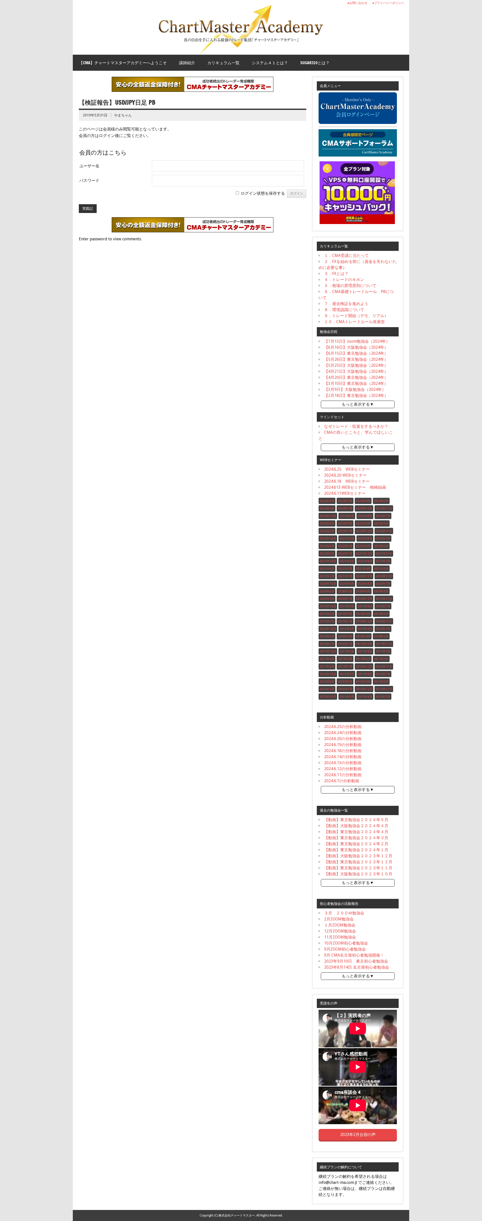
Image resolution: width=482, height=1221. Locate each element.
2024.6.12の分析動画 (343, 768)
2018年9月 (346, 629)
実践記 (87, 208)
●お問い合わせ (357, 3)
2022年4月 (363, 546)
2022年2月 (327, 553)
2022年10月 (328, 538)
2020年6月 (327, 591)
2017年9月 (346, 651)
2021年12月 (364, 553)
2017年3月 (381, 659)
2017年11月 (384, 644)
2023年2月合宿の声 (358, 1134)
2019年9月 (346, 606)
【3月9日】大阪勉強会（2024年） (355, 389)
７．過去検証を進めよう (346, 303)
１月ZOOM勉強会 (339, 925)
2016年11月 (384, 666)
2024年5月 (345, 501)
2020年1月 (345, 599)
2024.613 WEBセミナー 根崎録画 (355, 487)
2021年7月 (383, 561)
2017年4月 (363, 659)
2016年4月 (363, 681)
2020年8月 (364, 584)
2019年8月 (364, 606)
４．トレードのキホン (344, 279)
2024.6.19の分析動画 (343, 744)
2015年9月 (346, 696)
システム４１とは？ (270, 62)
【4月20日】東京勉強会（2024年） (356, 377)
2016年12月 (364, 666)
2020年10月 (328, 584)
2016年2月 (327, 689)
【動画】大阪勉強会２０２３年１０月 (358, 874)
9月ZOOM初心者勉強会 (345, 949)
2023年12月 (364, 508)
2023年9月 (346, 516)
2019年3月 (381, 614)
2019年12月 (364, 599)
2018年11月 (384, 621)
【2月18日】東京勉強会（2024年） (356, 395)
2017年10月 (328, 651)
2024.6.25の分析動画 (343, 726)
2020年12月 (364, 576)
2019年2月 (327, 621)
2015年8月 (364, 696)
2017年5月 (345, 659)
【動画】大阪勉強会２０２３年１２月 (358, 855)
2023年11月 (384, 508)
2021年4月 (363, 568)
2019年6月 (327, 614)
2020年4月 (363, 591)
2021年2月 (327, 576)
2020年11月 (384, 576)
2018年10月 (328, 629)
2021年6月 (327, 568)
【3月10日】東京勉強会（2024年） (356, 383)
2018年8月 (364, 629)
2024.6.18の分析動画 (343, 750)
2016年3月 (381, 681)
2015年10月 (328, 696)
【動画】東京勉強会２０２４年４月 (356, 831)
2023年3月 (381, 523)
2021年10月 (328, 561)
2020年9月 (346, 584)
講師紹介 (187, 62)
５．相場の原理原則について (350, 285)
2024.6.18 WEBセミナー (347, 481)
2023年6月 (327, 523)
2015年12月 (364, 689)
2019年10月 (328, 606)
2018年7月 (383, 629)
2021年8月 (364, 561)
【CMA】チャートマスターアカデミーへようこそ (123, 62)
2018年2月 (327, 644)
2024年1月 (345, 508)
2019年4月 (363, 614)
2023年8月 (364, 516)
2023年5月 (345, 523)
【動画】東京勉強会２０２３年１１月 (358, 868)
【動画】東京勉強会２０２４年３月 (356, 837)
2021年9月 (346, 561)
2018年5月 (345, 636)
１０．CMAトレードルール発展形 (354, 321)
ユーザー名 (89, 166)
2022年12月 (364, 531)
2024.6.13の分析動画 (343, 762)
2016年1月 (345, 689)
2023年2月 (327, 531)
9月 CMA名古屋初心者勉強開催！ (354, 955)
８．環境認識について (344, 309)
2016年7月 (383, 674)
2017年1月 (345, 666)
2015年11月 (384, 689)
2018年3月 (381, 636)
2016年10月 (328, 674)
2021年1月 (345, 576)
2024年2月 (327, 508)
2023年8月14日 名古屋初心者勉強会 (356, 967)
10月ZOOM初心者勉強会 (346, 943)
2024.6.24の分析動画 (343, 732)
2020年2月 (327, 599)
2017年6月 (327, 659)
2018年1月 (345, 644)
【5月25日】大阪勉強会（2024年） (356, 365)
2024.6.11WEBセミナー (345, 493)
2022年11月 (384, 531)
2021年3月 (381, 568)
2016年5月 (345, 681)
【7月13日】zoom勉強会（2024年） (357, 341)
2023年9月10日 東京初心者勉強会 (356, 961)
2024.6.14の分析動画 (343, 756)
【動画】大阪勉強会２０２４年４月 (356, 825)
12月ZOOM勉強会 (340, 931)
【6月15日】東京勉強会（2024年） (356, 353)
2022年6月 (327, 546)
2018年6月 (327, 636)
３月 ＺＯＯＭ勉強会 (344, 913)
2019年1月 (345, 621)
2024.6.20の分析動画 (343, 738)
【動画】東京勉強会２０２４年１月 (356, 849)
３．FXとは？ (336, 273)
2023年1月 (345, 531)
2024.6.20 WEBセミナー (345, 475)
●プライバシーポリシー (388, 3)
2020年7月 (383, 584)
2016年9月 (346, 674)
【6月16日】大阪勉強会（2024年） (356, 347)
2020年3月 (381, 591)
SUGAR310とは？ (315, 62)
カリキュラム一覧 (223, 62)
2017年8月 (364, 651)
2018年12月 (364, 621)
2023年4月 (363, 523)
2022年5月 (345, 546)
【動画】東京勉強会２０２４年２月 (356, 843)
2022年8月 (364, 538)
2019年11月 (384, 599)
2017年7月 (383, 651)
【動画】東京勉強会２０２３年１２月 (358, 861)
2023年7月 (383, 516)
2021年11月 (384, 553)
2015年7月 (383, 696)
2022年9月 (346, 538)
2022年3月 (381, 546)
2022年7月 (383, 538)
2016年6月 (327, 681)
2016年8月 (364, 674)
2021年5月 (345, 568)
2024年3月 (381, 501)
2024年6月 (327, 501)
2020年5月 (345, 591)
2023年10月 (328, 516)
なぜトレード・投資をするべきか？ (356, 426)
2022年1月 (345, 553)
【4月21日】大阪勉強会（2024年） (356, 371)
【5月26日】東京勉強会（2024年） (356, 359)
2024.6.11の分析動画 (343, 774)
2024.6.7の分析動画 (341, 780)
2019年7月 (383, 606)
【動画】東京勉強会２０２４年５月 (356, 819)
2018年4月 (363, 636)
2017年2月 (327, 666)
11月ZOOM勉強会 (340, 937)
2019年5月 (345, 614)
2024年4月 (363, 501)
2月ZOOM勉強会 (339, 919)
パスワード (89, 180)
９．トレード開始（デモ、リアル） (356, 315)
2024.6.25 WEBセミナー (347, 469)
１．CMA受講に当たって (346, 255)
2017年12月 (364, 644)
